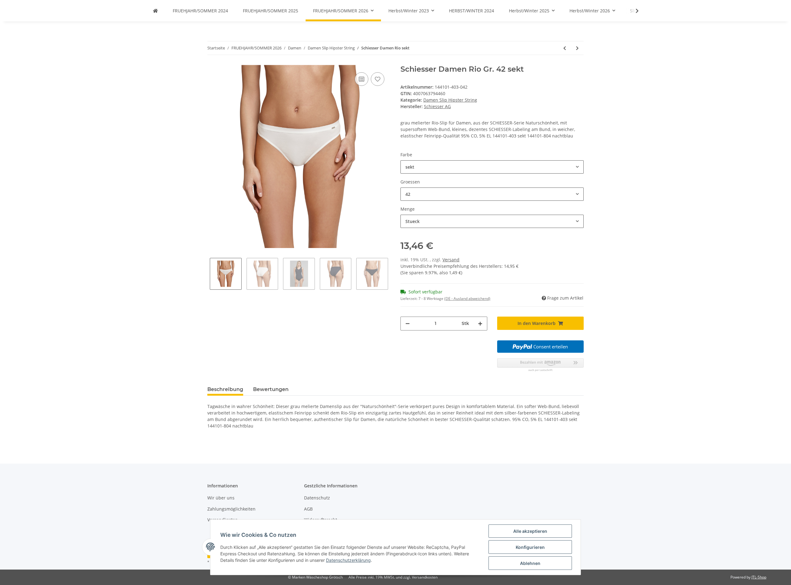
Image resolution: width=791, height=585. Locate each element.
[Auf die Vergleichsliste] (361, 79)
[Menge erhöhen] (480, 323)
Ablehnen (530, 563)
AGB (308, 509)
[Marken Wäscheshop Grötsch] (155, 10)
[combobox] (492, 167)
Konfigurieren (530, 547)
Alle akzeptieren (530, 531)
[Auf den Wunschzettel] (377, 79)
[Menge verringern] (407, 323)
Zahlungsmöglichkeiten (231, 509)
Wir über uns (221, 498)
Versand (450, 260)
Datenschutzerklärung (348, 560)
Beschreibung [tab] (225, 389)
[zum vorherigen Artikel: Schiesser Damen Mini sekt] (564, 48)
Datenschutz (317, 498)
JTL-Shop (758, 577)
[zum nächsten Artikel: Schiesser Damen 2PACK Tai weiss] (577, 48)
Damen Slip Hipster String (450, 100)
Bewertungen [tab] (271, 389)
